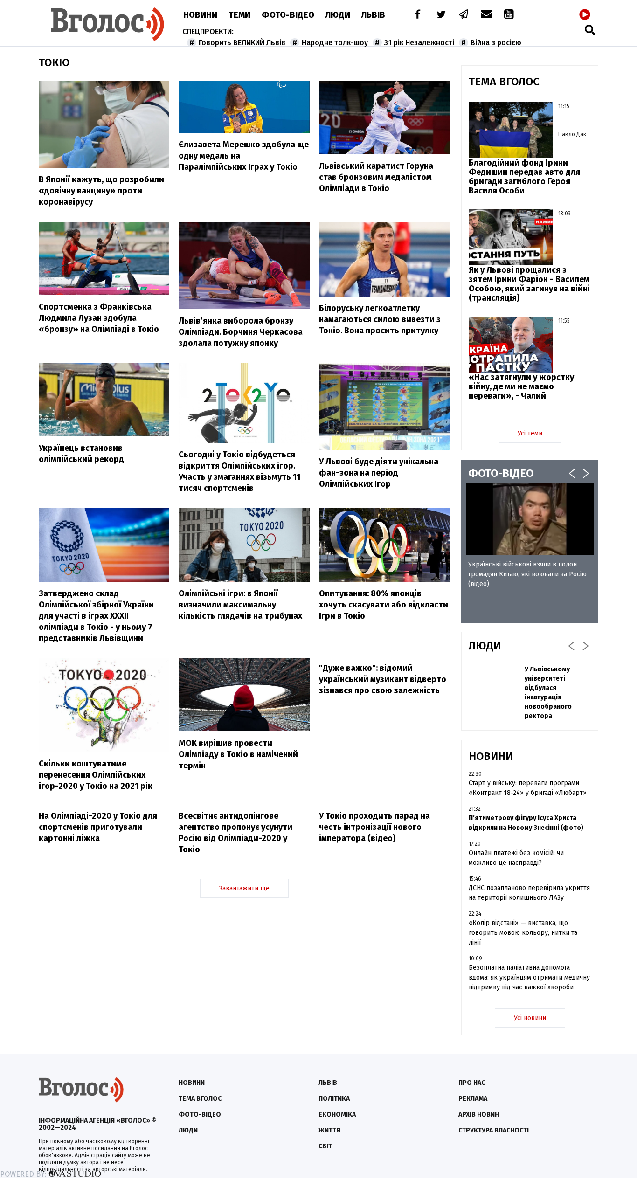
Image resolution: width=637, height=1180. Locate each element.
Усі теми (530, 433)
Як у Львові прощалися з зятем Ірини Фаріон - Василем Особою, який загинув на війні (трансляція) (529, 284)
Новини (200, 15)
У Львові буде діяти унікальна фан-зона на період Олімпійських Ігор (378, 472)
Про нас (471, 1083)
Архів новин (478, 1114)
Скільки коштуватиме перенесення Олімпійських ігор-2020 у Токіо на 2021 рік (95, 775)
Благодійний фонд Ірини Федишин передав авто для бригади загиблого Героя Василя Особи (524, 176)
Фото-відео (200, 1114)
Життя (329, 1130)
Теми (239, 15)
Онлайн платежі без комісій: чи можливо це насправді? (516, 858)
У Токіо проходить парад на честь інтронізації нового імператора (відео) (374, 827)
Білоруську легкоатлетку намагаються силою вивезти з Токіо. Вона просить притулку (380, 319)
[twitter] (440, 15)
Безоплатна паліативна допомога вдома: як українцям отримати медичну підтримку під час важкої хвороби (529, 977)
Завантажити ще (244, 888)
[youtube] (509, 15)
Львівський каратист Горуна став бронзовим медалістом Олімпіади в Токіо (376, 177)
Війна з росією (496, 42)
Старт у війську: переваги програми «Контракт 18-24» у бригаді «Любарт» (528, 788)
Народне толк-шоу (335, 42)
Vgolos (108, 24)
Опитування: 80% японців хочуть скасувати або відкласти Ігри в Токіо (383, 604)
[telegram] (464, 15)
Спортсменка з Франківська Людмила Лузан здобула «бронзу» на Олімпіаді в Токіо (99, 318)
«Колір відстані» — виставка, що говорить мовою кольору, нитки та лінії (523, 932)
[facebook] (415, 15)
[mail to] (486, 15)
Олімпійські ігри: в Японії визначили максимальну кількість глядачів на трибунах (240, 604)
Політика (334, 1099)
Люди (337, 15)
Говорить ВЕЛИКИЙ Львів (242, 42)
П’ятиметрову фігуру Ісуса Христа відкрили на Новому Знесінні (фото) (526, 823)
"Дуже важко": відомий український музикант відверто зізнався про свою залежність (382, 679)
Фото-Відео (288, 15)
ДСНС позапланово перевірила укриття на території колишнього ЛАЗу (529, 893)
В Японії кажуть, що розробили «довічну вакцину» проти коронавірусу (101, 190)
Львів (373, 15)
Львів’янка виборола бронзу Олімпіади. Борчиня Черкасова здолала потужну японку (241, 332)
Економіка (337, 1114)
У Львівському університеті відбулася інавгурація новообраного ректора (548, 692)
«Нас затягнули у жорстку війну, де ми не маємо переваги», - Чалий (521, 386)
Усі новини (530, 1018)
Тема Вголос (200, 1099)
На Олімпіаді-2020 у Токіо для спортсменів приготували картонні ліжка (98, 827)
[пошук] (590, 29)
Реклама (472, 1099)
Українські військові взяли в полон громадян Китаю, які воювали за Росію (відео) (527, 574)
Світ (325, 1146)
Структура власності (493, 1130)
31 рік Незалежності (419, 42)
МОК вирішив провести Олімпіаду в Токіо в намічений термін (238, 754)
